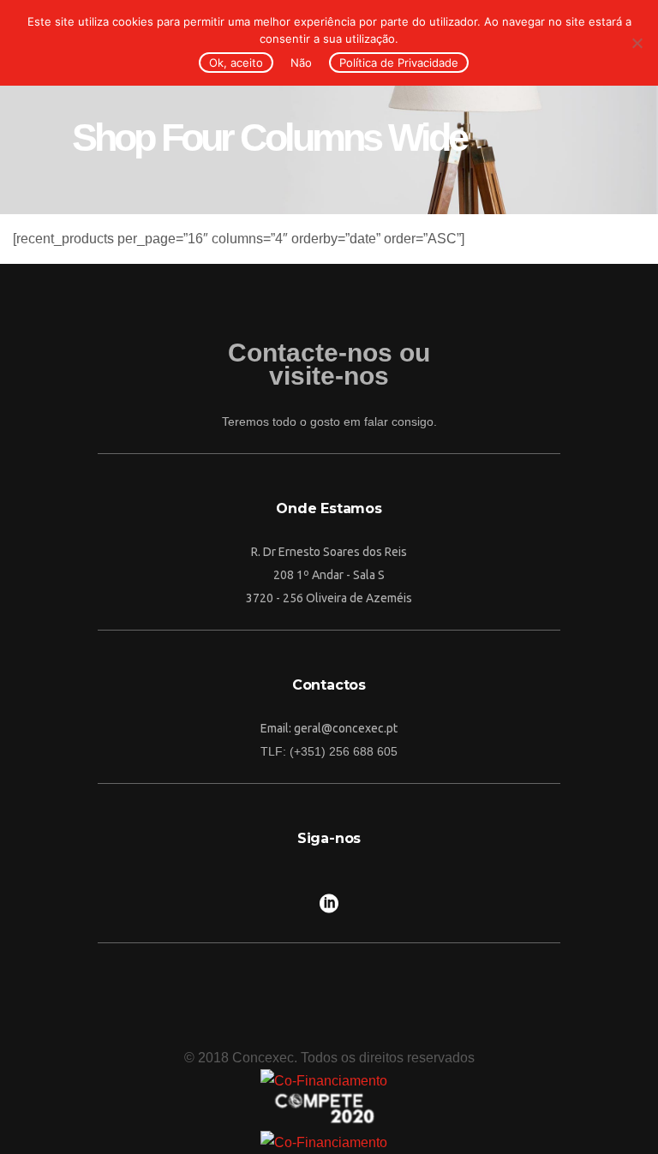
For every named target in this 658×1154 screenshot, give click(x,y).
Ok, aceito (236, 62)
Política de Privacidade (398, 62)
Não (301, 62)
